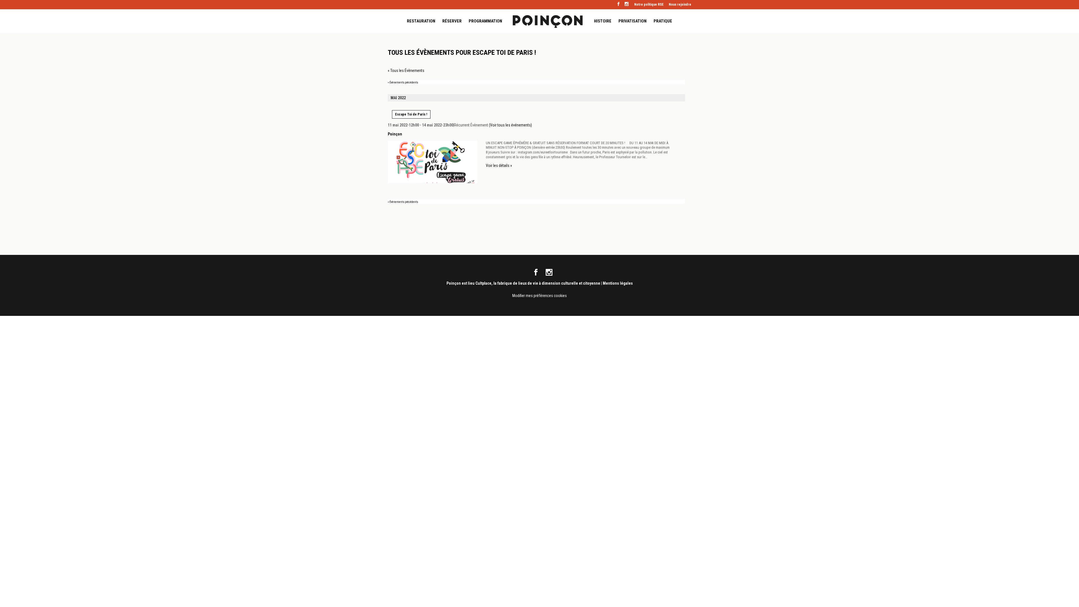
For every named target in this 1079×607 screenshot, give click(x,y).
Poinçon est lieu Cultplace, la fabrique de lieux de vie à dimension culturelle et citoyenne (523, 283)
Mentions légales (618, 283)
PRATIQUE (663, 21)
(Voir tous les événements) (510, 125)
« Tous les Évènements (406, 70)
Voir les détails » (499, 165)
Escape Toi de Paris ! (411, 114)
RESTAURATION (421, 21)
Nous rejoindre (680, 4)
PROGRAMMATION (485, 21)
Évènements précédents (403, 82)
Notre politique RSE (649, 4)
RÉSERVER (452, 21)
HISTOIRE (602, 21)
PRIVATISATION (632, 21)
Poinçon (395, 134)
